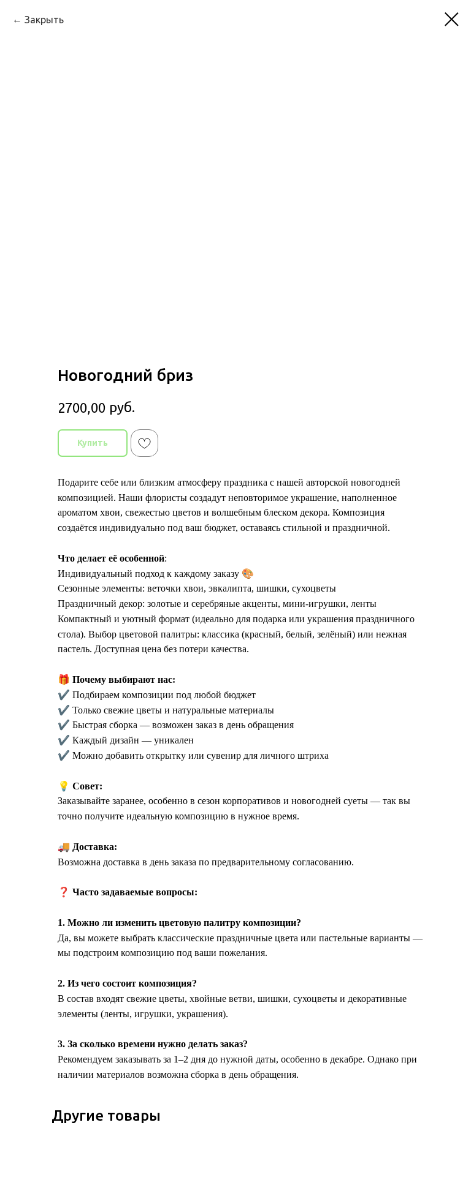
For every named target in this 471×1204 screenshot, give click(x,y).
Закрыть (44, 19)
